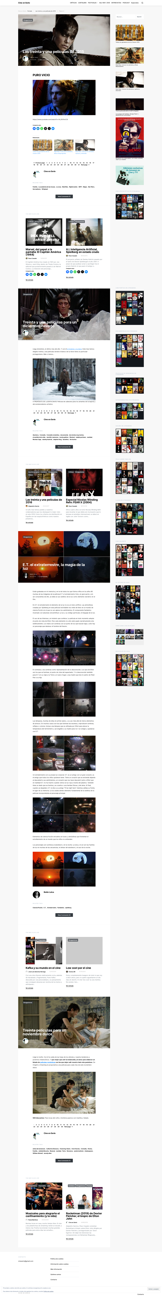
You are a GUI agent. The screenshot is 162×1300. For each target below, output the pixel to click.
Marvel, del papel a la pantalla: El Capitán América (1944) (43, 252)
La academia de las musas (46, 187)
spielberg (68, 907)
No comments (44, 334)
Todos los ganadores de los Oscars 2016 (127, 42)
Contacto (54, 1279)
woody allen (48, 1153)
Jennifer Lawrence (52, 437)
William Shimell (38, 1153)
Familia (35, 187)
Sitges (85, 187)
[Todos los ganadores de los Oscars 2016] (42, 145)
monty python (63, 437)
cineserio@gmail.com (25, 1261)
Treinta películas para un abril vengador (127, 110)
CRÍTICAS (73, 3)
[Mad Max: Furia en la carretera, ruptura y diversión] (85, 145)
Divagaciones (27, 20)
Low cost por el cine (78, 967)
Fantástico (60, 907)
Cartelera (44, 472)
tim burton (73, 439)
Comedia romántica (53, 435)
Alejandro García (33, 506)
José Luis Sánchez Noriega (37, 971)
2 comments (43, 576)
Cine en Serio (24, 3)
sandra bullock (78, 1151)
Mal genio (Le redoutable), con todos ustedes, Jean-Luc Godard (129, 158)
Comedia (42, 435)
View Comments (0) (64, 447)
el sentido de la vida (39, 437)
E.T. (45, 907)
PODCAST (126, 3)
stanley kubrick (47, 439)
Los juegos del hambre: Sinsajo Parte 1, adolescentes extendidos (127, 114)
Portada (29, 11)
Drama (90, 1149)
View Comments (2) (64, 915)
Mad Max (65, 187)
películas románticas (47, 1062)
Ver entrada (29, 280)
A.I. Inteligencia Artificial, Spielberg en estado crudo (82, 251)
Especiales (135, 3)
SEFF (80, 187)
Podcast (89, 1186)
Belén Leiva (33, 574)
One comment (44, 60)
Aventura (36, 435)
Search (139, 16)
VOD (48, 1186)
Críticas (30, 221)
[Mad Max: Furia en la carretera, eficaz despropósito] (64, 145)
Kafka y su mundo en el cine (43, 967)
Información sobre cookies (60, 1264)
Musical (72, 437)
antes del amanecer (39, 1149)
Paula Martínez (33, 1220)
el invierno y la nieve (74, 349)
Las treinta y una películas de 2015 (45, 11)
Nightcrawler (73, 187)
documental (64, 435)
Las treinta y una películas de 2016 (44, 501)
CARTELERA (82, 3)
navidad (89, 437)
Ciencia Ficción (38, 907)
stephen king (57, 439)
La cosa (58, 187)
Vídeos (30, 475)
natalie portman (81, 437)
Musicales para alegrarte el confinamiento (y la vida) (43, 1215)
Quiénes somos (56, 1274)
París (64, 1151)
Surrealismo (37, 189)
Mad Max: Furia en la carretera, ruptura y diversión (128, 89)
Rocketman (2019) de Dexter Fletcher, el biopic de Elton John (84, 1216)
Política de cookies (57, 1259)
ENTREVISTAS (116, 3)
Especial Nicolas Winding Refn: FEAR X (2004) (82, 501)
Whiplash (45, 189)
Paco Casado (32, 258)
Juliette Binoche (43, 1151)
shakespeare (89, 1151)
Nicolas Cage (37, 439)
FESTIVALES (92, 3)
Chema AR (72, 971)
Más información (56, 1269)
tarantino (66, 439)
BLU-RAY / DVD (104, 3)
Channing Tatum (65, 1149)
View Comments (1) (64, 196)
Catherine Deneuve (52, 1149)
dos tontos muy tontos (76, 435)
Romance (70, 1151)
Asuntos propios (33, 472)
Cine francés (76, 1149)
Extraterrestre (51, 907)
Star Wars (91, 187)
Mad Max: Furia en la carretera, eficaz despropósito (127, 65)
